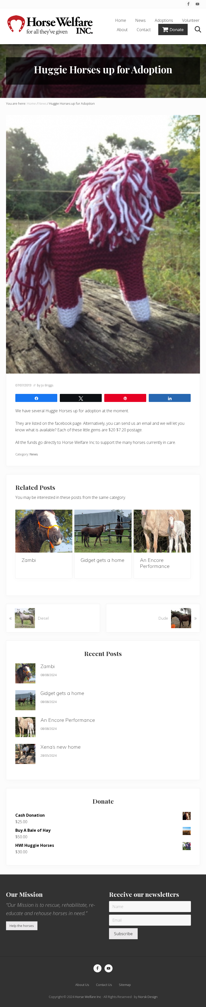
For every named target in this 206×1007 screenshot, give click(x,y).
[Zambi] (43, 531)
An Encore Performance (155, 563)
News (34, 454)
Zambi (29, 560)
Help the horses (22, 925)
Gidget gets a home (102, 560)
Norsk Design (148, 996)
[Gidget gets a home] (102, 531)
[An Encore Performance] (162, 531)
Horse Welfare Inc (88, 996)
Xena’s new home (60, 747)
